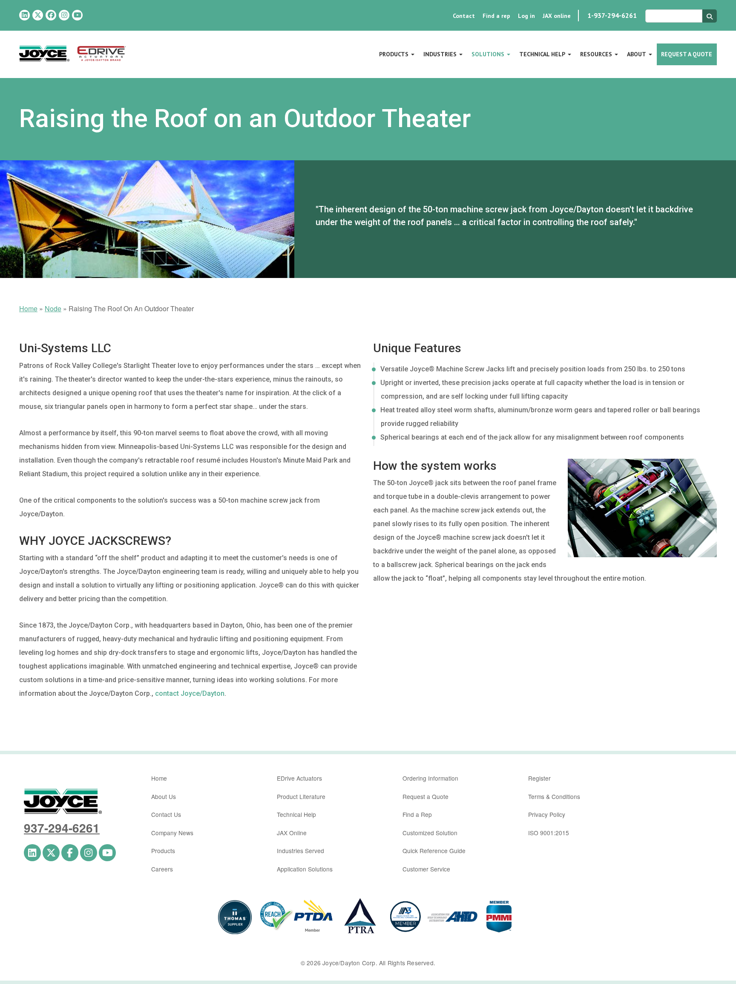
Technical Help (542, 54)
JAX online (557, 16)
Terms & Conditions (554, 796)
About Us (163, 796)
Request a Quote (686, 54)
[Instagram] (64, 15)
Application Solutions (305, 869)
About (636, 54)
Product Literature (301, 796)
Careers (162, 869)
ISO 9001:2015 (548, 832)
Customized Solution (429, 832)
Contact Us (166, 814)
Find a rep (496, 16)
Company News (172, 832)
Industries (440, 54)
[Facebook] (51, 15)
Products (393, 54)
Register (539, 778)
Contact (464, 16)
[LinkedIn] (24, 15)
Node (53, 308)
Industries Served (300, 850)
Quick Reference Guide (434, 850)
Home (28, 308)
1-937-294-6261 (612, 15)
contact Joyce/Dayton (189, 693)
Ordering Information (430, 778)
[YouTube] (77, 15)
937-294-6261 (62, 827)
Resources (596, 54)
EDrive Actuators (299, 778)
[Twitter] (37, 15)
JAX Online (292, 832)
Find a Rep (417, 814)
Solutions (488, 54)
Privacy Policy (546, 814)
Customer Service (426, 869)
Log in (526, 16)
